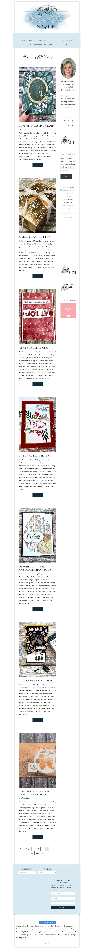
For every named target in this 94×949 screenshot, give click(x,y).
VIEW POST (38, 165)
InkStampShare (47, 17)
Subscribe (66, 176)
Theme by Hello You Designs (51, 941)
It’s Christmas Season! (35, 455)
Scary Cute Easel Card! (36, 680)
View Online (66, 205)
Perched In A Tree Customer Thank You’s (35, 568)
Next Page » (40, 853)
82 (32, 853)
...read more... (68, 107)
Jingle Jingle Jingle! (33, 347)
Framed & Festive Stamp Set (36, 127)
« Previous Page (24, 849)
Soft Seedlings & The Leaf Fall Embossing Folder (34, 794)
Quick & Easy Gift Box (34, 236)
